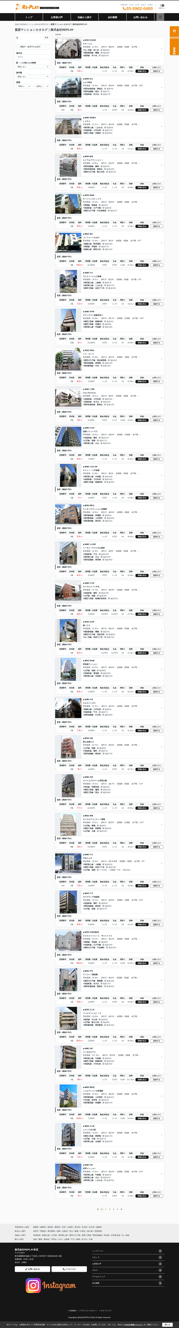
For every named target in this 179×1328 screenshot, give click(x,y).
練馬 (91, 156)
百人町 (92, 1010)
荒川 (71, 1231)
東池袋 (92, 661)
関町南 (92, 1087)
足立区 (91, 1227)
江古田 (98, 715)
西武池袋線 (88, 91)
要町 (95, 438)
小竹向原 (97, 130)
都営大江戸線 (89, 172)
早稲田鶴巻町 (94, 932)
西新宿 (43, 1231)
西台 (97, 792)
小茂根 (92, 389)
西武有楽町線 (89, 89)
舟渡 (91, 777)
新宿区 (87, 40)
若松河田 (100, 634)
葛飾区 (99, 1227)
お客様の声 (57, 17)
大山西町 (93, 544)
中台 (91, 273)
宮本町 (92, 311)
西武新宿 (99, 1025)
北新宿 (65, 1231)
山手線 (87, 440)
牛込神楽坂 (101, 211)
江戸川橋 (97, 208)
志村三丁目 (99, 288)
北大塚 (92, 1126)
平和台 (54, 1239)
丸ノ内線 (88, 50)
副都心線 (88, 244)
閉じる (167, 1325)
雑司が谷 (97, 249)
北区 (64, 1227)
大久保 (94, 1019)
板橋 (77, 1231)
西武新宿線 (88, 366)
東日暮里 (51, 1231)
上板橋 (98, 283)
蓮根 (97, 790)
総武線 (87, 55)
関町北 (92, 505)
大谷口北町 (94, 467)
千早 (91, 893)
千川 (95, 554)
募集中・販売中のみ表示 (30, 47)
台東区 (70, 1227)
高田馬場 (98, 1231)
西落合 (92, 350)
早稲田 (94, 246)
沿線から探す (85, 17)
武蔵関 (98, 515)
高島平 (36, 1231)
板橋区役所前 (100, 598)
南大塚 (90, 1231)
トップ (28, 17)
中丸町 (92, 428)
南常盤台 (93, 118)
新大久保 (95, 1022)
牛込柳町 (100, 947)
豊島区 (87, 234)
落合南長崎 (101, 360)
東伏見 (98, 521)
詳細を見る (142, 71)
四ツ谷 (96, 50)
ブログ (95, 1270)
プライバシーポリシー (88, 1311)
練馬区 (87, 79)
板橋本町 (99, 321)
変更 (46, 37)
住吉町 (92, 622)
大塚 (93, 831)
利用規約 (73, 1311)
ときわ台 (99, 127)
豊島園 (100, 981)
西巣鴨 (98, 828)
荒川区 (77, 1227)
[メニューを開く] (160, 17)
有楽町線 (88, 94)
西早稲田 (97, 244)
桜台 (91, 79)
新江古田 (100, 172)
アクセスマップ (98, 1277)
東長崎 (98, 363)
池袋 (93, 440)
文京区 (84, 1227)
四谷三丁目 (98, 637)
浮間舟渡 (95, 787)
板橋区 (87, 118)
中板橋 (98, 327)
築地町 (92, 195)
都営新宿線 (88, 53)
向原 (91, 699)
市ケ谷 (94, 55)
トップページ (97, 1251)
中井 (97, 366)
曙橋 (97, 53)
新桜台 (100, 89)
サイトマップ (106, 1311)
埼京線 (87, 787)
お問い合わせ (140, 17)
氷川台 (96, 94)
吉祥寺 (94, 1100)
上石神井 (99, 518)
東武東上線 (88, 127)
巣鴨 (91, 816)
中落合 (83, 1231)
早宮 (91, 971)
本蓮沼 (98, 133)
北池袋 (98, 676)
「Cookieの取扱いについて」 (133, 1325)
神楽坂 (94, 205)
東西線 (87, 205)
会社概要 (112, 17)
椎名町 (98, 754)
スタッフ (95, 1257)
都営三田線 (88, 133)
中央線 (87, 1100)
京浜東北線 (116, 1235)
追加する (156, 71)
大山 (97, 443)
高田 (91, 234)
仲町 (91, 1048)
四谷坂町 (93, 40)
